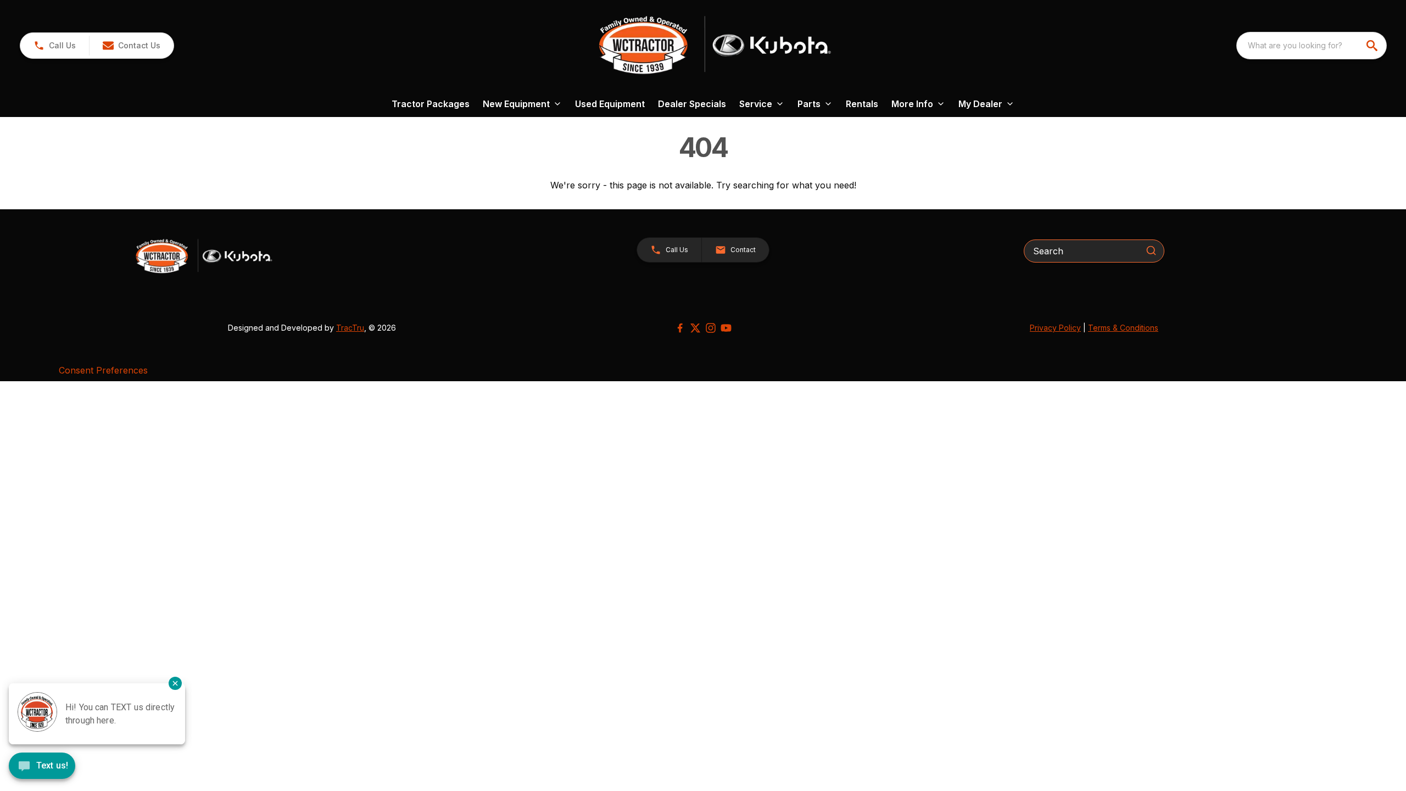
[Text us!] (42, 767)
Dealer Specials (692, 103)
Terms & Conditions (1123, 327)
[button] (54, 45)
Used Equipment (610, 103)
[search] (1373, 45)
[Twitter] (695, 328)
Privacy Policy (1055, 327)
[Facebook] (679, 328)
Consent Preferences (103, 370)
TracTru (350, 327)
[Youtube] (726, 328)
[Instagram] (710, 328)
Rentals (862, 103)
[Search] (1151, 250)
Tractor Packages (431, 103)
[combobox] (1311, 45)
